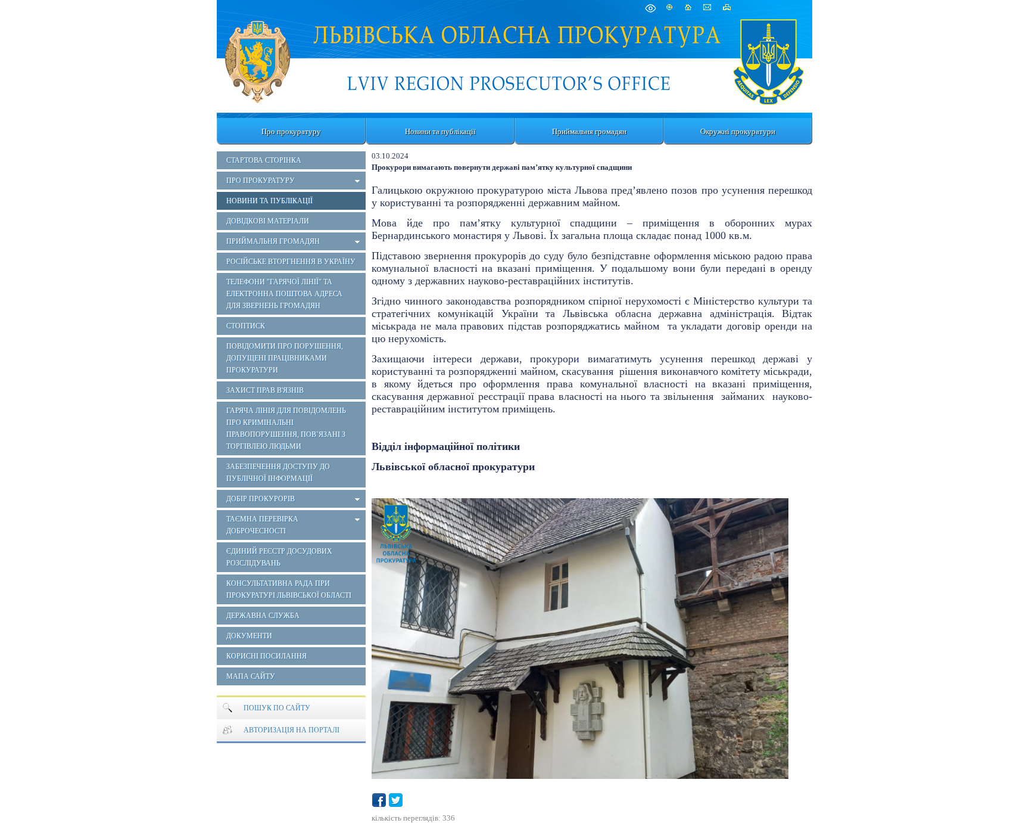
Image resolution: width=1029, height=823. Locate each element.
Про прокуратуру (291, 131)
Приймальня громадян (589, 131)
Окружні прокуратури (737, 131)
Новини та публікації (440, 131)
